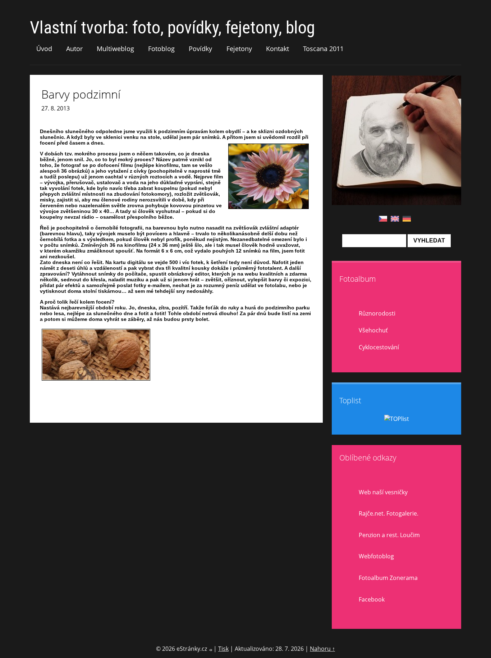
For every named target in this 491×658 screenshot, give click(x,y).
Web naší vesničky (383, 492)
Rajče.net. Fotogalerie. (388, 513)
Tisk (223, 649)
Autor (74, 48)
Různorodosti (377, 313)
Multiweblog (115, 48)
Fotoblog (161, 48)
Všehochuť (373, 330)
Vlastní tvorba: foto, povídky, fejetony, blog (172, 27)
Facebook (372, 599)
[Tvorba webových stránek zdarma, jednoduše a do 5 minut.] (211, 650)
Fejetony (239, 48)
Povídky (200, 48)
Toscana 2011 (323, 48)
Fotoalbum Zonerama (388, 578)
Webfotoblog (376, 556)
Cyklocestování (379, 347)
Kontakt (277, 48)
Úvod (44, 48)
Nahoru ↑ (322, 649)
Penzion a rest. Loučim (389, 535)
